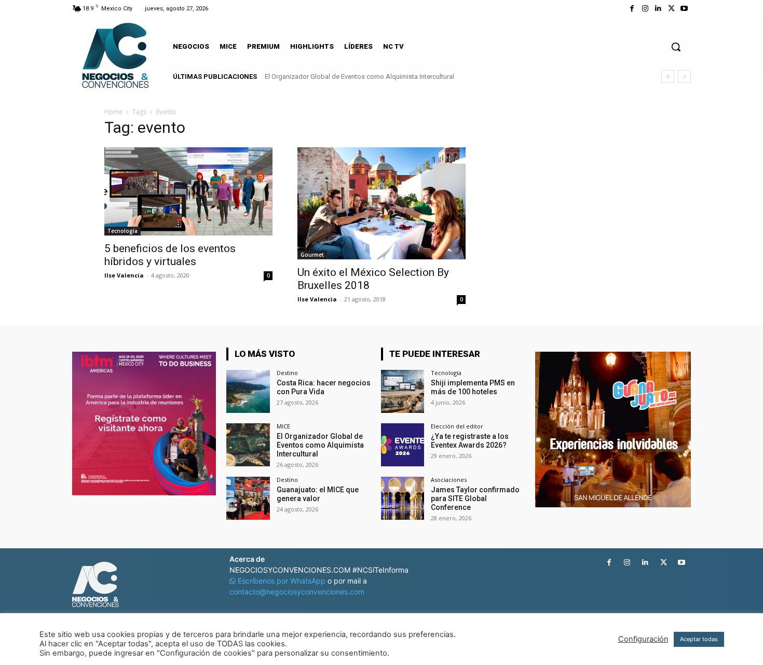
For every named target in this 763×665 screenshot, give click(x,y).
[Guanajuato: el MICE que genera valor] (247, 498)
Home (113, 111)
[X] (671, 8)
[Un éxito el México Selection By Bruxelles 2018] (381, 203)
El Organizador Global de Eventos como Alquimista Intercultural (359, 76)
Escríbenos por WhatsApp (282, 580)
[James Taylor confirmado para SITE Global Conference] (402, 498)
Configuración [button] (643, 639)
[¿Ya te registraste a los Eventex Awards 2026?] (402, 444)
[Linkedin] (657, 8)
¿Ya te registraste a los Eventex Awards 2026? (470, 440)
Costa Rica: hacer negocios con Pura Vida (324, 387)
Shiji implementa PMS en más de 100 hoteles (473, 387)
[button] (676, 47)
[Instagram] (644, 8)
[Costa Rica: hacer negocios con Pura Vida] (247, 391)
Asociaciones (449, 479)
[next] (684, 76)
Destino (287, 373)
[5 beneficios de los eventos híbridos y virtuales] (188, 191)
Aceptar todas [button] (699, 639)
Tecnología (122, 230)
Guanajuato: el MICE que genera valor (318, 494)
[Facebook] (631, 8)
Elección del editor (457, 426)
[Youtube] (684, 8)
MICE (283, 426)
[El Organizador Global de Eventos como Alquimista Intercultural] (247, 444)
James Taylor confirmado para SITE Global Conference (475, 498)
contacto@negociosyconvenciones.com (296, 591)
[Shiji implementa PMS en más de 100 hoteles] (402, 391)
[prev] (667, 76)
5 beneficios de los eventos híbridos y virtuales (170, 255)
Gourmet (312, 254)
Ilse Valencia (124, 275)
